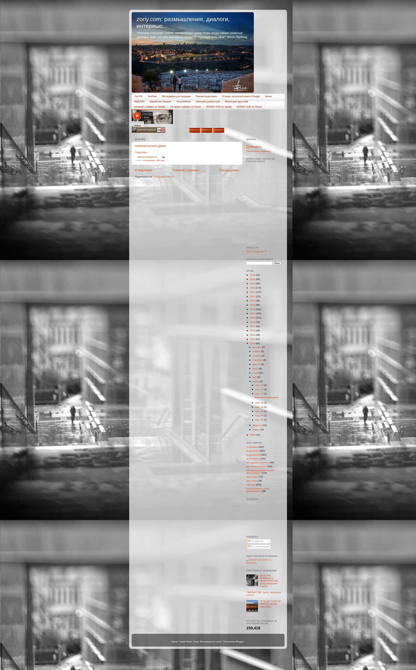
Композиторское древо (150, 146)
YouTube (152, 96)
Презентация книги (206, 96)
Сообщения (256, 541)
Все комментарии (260, 546)
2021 (253, 296)
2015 (253, 322)
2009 (253, 435)
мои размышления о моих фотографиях (260, 471)
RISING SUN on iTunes (249, 106)
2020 (253, 300)
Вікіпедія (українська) (208, 101)
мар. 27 (259, 389)
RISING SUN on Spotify (219, 106)
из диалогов (252, 451)
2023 (253, 288)
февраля (258, 425)
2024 (253, 283)
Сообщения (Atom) (163, 177)
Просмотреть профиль (258, 151)
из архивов (149, 160)
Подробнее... (142, 152)
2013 (253, 330)
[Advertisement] (261, 517)
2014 (253, 326)
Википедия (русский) (236, 101)
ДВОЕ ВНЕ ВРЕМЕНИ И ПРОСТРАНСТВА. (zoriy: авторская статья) (269, 580)
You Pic (139, 96)
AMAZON (139, 101)
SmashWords (183, 101)
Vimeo (268, 96)
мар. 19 (259, 403)
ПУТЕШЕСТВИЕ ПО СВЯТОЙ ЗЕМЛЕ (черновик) (270, 604)
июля (256, 368)
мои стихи (251, 481)
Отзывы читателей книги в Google (241, 96)
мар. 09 (259, 411)
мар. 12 (259, 407)
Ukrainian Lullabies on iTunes (185, 106)
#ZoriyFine (255, 147)
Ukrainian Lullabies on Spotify (149, 106)
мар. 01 (259, 420)
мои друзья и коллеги (257, 462)
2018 (253, 309)
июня (256, 373)
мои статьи (252, 477)
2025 (253, 279)
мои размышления (256, 466)
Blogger (240, 641)
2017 (253, 313)
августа (257, 364)
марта (256, 381)
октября (257, 356)
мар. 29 (259, 385)
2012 (253, 335)
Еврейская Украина (160, 101)
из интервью (253, 458)
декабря (257, 347)
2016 (253, 318)
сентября (258, 360)
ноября (257, 351)
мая (255, 377)
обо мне (160, 160)
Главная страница (186, 170)
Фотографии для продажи (176, 96)
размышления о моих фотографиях (257, 489)
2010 (253, 343)
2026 (253, 275)
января (257, 429)
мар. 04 (259, 415)
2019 (253, 305)
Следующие (144, 170)
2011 (252, 339)
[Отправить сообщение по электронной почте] (163, 157)
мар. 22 (259, 393)
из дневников (253, 455)
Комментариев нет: (147, 157)
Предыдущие (229, 170)
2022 (253, 292)
